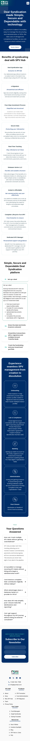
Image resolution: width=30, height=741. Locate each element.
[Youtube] (20, 678)
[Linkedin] (16, 678)
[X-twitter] (13, 678)
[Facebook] (10, 678)
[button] (28, 3)
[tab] (15, 279)
